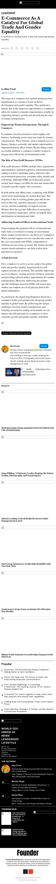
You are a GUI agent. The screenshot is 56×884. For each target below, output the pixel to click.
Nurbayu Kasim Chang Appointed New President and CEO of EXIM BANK (31, 351)
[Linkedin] (22, 48)
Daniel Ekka (17, 795)
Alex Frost (10, 89)
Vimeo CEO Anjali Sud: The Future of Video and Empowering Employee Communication (26, 678)
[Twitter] (16, 48)
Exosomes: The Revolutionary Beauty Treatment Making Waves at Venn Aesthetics (26, 670)
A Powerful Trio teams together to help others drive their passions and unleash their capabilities (28, 695)
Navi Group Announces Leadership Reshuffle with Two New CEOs (26, 565)
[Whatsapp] (27, 48)
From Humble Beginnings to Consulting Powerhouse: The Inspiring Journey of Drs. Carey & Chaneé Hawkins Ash (27, 686)
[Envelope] (30, 871)
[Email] (37, 48)
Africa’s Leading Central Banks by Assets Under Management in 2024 (30, 362)
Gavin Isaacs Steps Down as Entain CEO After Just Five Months (25, 610)
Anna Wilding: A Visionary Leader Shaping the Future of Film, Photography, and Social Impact (30, 357)
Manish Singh (18, 781)
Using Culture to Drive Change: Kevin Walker (29, 790)
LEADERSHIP (8, 13)
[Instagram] (25, 871)
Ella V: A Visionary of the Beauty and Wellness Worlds (32, 804)
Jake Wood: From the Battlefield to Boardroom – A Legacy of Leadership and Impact (30, 786)
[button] (52, 4)
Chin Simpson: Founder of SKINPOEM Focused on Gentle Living (31, 800)
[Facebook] (11, 48)
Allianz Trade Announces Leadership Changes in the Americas (27, 655)
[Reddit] (32, 48)
